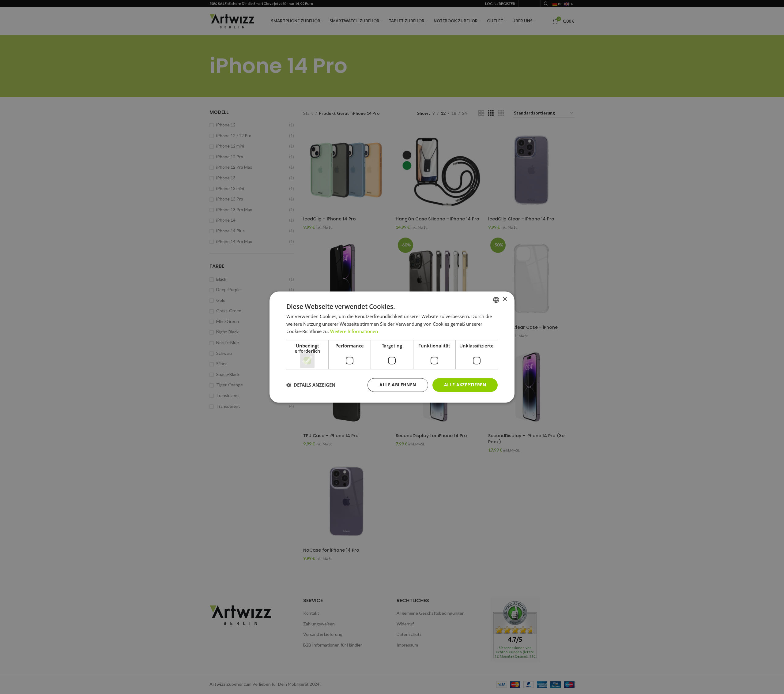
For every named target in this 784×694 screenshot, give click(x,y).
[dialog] (392, 347)
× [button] (504, 299)
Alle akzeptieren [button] (465, 385)
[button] (310, 385)
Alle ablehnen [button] (397, 385)
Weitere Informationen (354, 331)
